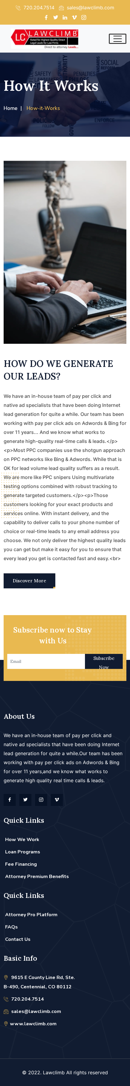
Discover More (29, 581)
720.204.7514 (27, 999)
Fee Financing (21, 864)
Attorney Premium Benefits (37, 876)
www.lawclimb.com (33, 1023)
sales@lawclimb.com (35, 1011)
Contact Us (18, 939)
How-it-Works (43, 108)
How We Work (22, 839)
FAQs (11, 927)
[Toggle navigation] (117, 39)
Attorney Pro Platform (31, 914)
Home (11, 108)
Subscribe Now (104, 662)
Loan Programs (22, 852)
